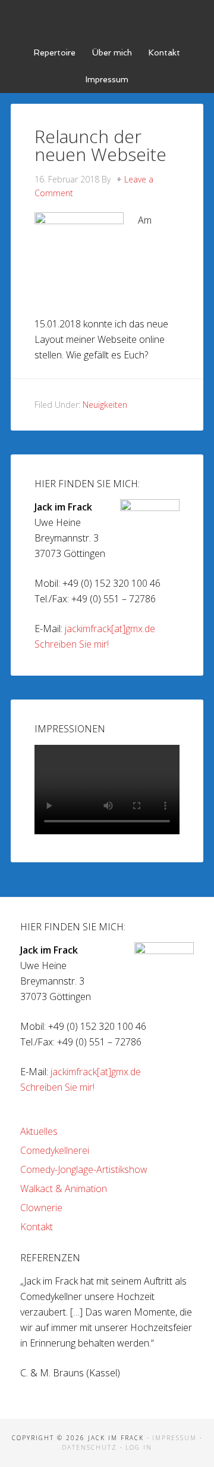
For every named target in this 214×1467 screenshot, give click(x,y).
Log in (138, 1447)
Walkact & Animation (63, 1188)
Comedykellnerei (54, 1150)
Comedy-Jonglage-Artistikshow (83, 1169)
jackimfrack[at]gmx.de (110, 628)
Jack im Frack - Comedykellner (107, 18)
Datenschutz (89, 1447)
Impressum (174, 1438)
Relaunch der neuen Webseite (100, 145)
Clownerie (41, 1207)
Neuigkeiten (105, 404)
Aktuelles (39, 1131)
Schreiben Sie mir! (71, 644)
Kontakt (36, 1226)
